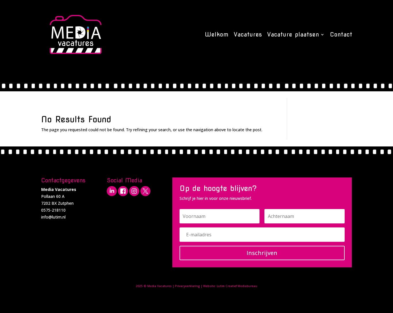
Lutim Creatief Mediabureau (237, 286)
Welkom (217, 34)
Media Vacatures (159, 286)
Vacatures (248, 34)
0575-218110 (53, 210)
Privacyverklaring (187, 286)
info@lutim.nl (53, 217)
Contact (341, 34)
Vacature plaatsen (293, 34)
